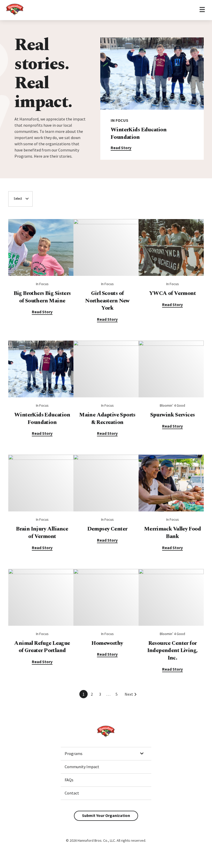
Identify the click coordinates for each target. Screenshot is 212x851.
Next (129, 694)
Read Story (121, 147)
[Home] (15, 14)
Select (18, 198)
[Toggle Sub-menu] (142, 753)
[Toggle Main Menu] (202, 10)
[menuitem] (106, 753)
